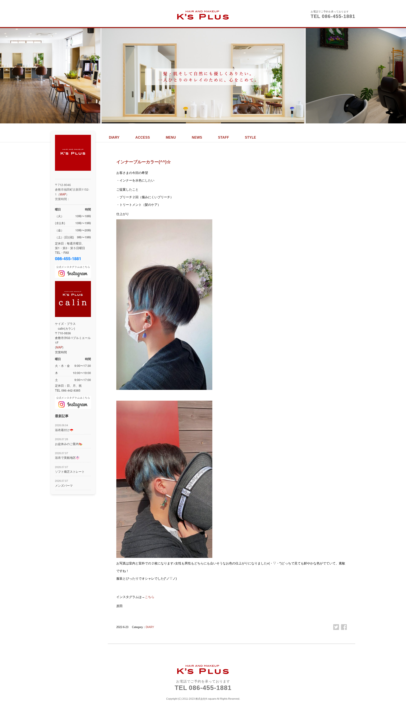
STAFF (223, 137)
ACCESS (142, 137)
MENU (171, 137)
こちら (149, 597)
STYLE (250, 137)
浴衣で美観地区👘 (67, 455)
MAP (63, 194)
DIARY (114, 137)
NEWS (197, 137)
